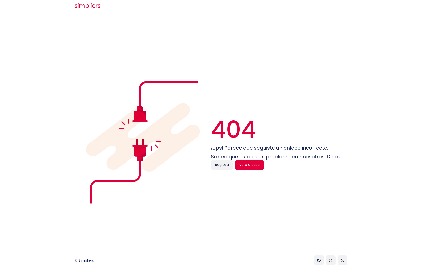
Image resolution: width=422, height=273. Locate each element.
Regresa (222, 164)
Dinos (333, 156)
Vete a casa (249, 164)
